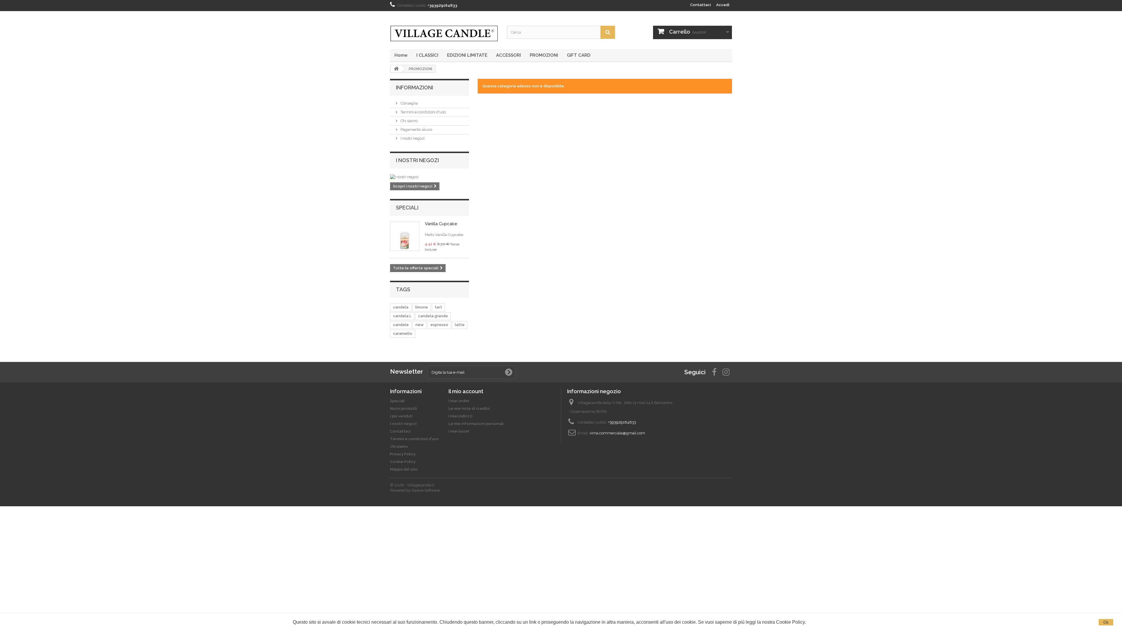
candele (401, 325)
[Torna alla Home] (396, 68)
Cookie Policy (403, 462)
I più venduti (401, 416)
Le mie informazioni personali (476, 424)
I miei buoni (459, 431)
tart (438, 307)
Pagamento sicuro (416, 129)
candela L (402, 316)
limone (421, 307)
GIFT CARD (579, 55)
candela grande (433, 316)
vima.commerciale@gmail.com (617, 433)
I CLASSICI (427, 55)
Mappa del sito (404, 469)
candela (400, 307)
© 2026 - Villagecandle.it (412, 485)
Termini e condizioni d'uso (423, 112)
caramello (402, 333)
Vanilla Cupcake (441, 223)
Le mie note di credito (469, 408)
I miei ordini (459, 401)
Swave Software (426, 490)
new (419, 325)
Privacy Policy (403, 454)
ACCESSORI (508, 55)
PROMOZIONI (544, 55)
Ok (1106, 622)
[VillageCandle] (444, 33)
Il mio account (466, 391)
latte (460, 325)
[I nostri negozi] (429, 177)
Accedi (722, 5)
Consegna (409, 103)
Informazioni (414, 87)
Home (401, 55)
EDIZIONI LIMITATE (467, 55)
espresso (439, 325)
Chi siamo (409, 121)
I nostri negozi (412, 138)
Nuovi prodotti (403, 408)
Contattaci (700, 5)
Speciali (407, 207)
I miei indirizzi (460, 416)
